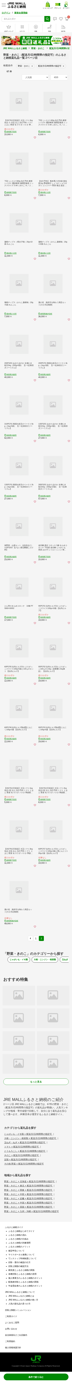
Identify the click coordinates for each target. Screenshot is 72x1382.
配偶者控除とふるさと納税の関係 (23, 1282)
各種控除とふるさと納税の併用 (22, 1274)
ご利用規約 (10, 1341)
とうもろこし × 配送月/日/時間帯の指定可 (25, 1151)
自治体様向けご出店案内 (16, 1335)
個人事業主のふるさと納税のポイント (25, 1278)
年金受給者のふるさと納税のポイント (25, 1286)
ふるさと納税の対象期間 (19, 1243)
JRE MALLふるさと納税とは (21, 1296)
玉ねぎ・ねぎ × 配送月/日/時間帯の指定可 (25, 1142)
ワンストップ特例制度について (22, 1258)
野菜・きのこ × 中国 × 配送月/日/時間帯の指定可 (28, 1202)
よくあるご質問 (12, 1322)
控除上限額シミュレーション (18, 1310)
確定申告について (16, 1251)
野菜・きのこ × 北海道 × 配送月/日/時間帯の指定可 (29, 1181)
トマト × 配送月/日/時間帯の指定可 (21, 1146)
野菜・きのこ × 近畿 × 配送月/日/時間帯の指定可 (28, 1198)
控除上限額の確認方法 (18, 1266)
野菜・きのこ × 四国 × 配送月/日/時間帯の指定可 (28, 1207)
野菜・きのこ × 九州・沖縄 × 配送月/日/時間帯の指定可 (31, 1211)
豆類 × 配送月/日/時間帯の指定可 (20, 1159)
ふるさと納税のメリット (19, 1247)
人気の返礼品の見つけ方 (19, 1304)
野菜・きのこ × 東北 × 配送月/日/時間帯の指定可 (28, 1185)
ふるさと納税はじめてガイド (21, 1231)
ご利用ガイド (11, 1316)
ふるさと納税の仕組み (18, 1239)
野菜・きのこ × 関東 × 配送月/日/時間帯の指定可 (28, 1190)
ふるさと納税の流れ (17, 1235)
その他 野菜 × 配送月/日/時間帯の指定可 (24, 1163)
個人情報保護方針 (13, 1347)
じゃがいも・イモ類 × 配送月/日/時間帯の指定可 (28, 1134)
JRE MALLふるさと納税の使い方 (23, 1300)
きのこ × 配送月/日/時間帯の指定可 (21, 1155)
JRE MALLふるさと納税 (15, 48)
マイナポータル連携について (21, 1254)
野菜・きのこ (37, 48)
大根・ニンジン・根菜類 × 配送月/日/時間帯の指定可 (30, 1138)
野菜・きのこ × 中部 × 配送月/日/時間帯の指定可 (28, 1194)
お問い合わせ (11, 1329)
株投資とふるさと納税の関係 (21, 1270)
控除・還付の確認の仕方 (19, 1262)
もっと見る (36, 1081)
